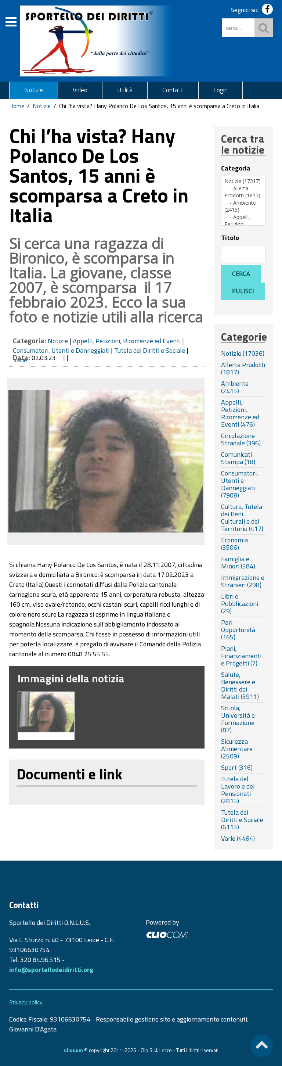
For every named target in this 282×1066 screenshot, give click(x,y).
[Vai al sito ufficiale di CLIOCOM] (167, 934)
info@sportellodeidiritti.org (51, 970)
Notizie (33, 90)
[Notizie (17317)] (243, 181)
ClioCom (73, 1050)
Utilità (125, 90)
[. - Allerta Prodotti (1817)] (243, 192)
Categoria (235, 168)
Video (80, 90)
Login (220, 90)
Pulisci (243, 291)
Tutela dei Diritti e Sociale (149, 350)
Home (16, 105)
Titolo (230, 237)
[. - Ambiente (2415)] (243, 206)
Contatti (173, 90)
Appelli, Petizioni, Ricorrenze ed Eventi (127, 341)
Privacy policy (26, 1002)
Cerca (241, 274)
